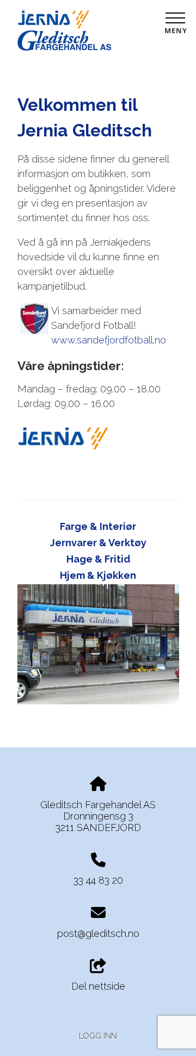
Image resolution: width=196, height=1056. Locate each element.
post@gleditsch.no (98, 933)
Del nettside (98, 986)
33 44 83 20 (98, 880)
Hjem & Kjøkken (98, 575)
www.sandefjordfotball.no (108, 340)
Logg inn (98, 1035)
